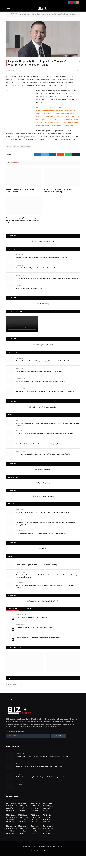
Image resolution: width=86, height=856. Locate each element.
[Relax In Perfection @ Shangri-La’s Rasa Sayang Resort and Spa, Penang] (10, 637)
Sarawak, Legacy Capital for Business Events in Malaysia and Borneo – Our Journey (42, 258)
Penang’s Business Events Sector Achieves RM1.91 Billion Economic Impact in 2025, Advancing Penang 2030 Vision (45, 524)
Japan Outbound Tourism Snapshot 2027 (29, 288)
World (77, 71)
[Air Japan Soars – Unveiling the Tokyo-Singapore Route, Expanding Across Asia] (10, 776)
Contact (54, 851)
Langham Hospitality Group (22, 146)
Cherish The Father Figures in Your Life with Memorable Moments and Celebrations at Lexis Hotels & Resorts (47, 424)
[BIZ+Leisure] (43, 8)
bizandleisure (12, 71)
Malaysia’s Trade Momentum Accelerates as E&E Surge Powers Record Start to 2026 (42, 513)
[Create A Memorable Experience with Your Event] (10, 616)
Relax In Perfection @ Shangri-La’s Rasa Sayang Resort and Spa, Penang (38, 638)
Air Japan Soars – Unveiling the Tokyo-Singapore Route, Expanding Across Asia (40, 777)
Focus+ (36, 609)
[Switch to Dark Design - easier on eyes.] (77, 8)
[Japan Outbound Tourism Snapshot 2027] (10, 287)
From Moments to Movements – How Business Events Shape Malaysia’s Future (41, 533)
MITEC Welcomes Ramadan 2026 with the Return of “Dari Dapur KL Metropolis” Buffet (43, 454)
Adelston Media (46, 846)
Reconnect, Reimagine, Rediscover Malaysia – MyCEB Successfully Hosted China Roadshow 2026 (23, 220)
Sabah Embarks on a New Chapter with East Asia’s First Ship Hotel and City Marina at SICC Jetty (45, 392)
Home (21, 14)
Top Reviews (12, 609)
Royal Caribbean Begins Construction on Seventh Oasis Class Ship (59, 190)
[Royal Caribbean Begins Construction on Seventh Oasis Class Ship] (62, 177)
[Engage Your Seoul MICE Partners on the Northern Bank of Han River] (10, 786)
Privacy (39, 851)
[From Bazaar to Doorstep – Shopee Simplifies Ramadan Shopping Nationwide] (10, 443)
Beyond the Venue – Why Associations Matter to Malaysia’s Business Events (40, 268)
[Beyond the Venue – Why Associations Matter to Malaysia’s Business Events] (10, 267)
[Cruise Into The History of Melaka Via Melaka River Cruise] (10, 627)
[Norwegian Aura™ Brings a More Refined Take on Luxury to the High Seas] (10, 370)
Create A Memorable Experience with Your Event (31, 617)
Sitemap (47, 851)
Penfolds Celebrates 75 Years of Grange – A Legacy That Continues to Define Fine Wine (43, 361)
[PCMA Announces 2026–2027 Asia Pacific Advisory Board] (24, 177)
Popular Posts (25, 609)
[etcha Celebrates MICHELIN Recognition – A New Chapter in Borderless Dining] (10, 381)
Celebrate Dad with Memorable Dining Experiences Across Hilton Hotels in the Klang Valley (44, 434)
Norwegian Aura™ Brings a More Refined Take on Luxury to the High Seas (39, 371)
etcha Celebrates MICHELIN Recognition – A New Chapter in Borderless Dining (40, 381)
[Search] (74, 8)
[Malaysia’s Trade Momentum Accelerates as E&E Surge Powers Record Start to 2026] (10, 512)
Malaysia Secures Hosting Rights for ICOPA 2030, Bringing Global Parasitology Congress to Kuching (47, 278)
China (9, 146)
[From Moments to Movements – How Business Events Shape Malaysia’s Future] (10, 532)
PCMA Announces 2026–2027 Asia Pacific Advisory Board (21, 190)
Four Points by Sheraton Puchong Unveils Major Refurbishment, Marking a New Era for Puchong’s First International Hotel (47, 576)
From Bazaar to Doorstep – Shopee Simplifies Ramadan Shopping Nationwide (40, 444)
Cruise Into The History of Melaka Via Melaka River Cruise (34, 628)
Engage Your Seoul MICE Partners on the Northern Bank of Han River (37, 787)
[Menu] (8, 8)
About (33, 851)
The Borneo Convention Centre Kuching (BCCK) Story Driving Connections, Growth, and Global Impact (45, 587)
